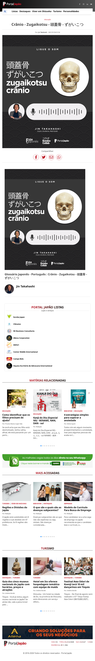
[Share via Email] (51, 157)
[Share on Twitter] (44, 157)
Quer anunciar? (81, 642)
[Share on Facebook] (36, 157)
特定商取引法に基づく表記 (59, 645)
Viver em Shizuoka (18, 504)
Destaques (47, 504)
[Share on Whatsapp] (59, 157)
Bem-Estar (68, 411)
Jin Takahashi (42, 32)
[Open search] (5, 11)
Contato (90, 642)
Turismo (5, 504)
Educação (47, 19)
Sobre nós (54, 642)
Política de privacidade (67, 642)
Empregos (68, 504)
